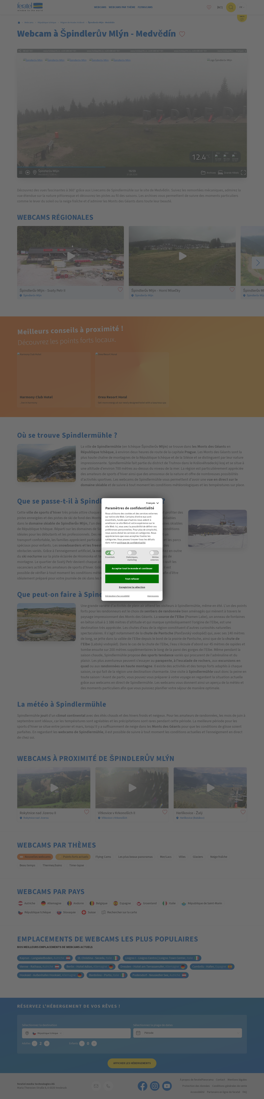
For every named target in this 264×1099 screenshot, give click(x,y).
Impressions (153, 596)
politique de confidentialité (131, 542)
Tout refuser (132, 579)
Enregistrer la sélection (132, 587)
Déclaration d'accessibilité (117, 596)
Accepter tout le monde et (132, 568)
